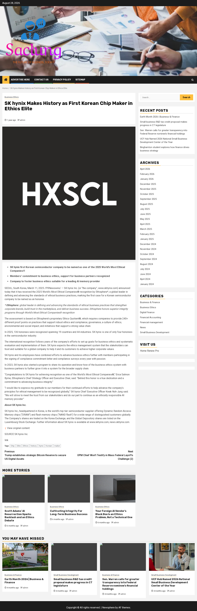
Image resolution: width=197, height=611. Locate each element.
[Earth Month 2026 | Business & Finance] (25, 557)
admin (22, 120)
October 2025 (147, 194)
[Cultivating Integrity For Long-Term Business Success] (69, 489)
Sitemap (80, 79)
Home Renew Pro (149, 350)
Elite (19, 446)
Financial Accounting (150, 317)
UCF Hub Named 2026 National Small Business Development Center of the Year (170, 582)
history (34, 446)
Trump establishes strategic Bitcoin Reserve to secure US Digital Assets (35, 455)
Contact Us (41, 79)
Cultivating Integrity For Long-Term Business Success (68, 513)
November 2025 (148, 189)
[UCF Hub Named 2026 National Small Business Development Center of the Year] (172, 557)
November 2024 (148, 249)
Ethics (25, 446)
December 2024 (148, 244)
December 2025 (148, 184)
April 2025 (145, 224)
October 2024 (147, 254)
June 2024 (145, 274)
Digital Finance (147, 312)
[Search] (192, 80)
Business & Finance (150, 302)
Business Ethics (12, 97)
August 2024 (146, 264)
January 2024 (147, 284)
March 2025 (146, 229)
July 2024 (145, 269)
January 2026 (147, 179)
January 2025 (147, 239)
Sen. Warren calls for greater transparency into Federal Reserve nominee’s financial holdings (120, 584)
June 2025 (145, 214)
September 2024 (148, 259)
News (143, 327)
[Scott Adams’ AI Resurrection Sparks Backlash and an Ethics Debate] (23, 489)
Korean (49, 446)
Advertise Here (20, 79)
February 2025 (147, 234)
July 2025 (145, 209)
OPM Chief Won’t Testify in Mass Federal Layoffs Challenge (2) (105, 455)
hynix (41, 446)
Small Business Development (154, 332)
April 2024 (145, 279)
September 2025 (148, 199)
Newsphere (108, 607)
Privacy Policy (62, 79)
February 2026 (147, 174)
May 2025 (145, 219)
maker (57, 446)
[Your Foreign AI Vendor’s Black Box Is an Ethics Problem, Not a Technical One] (114, 489)
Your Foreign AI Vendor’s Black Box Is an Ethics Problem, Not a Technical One (113, 514)
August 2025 (146, 204)
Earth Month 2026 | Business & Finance (160, 116)
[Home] (6, 80)
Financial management (151, 322)
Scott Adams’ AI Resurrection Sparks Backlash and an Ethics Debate (19, 516)
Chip (13, 446)
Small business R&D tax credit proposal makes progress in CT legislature (73, 582)
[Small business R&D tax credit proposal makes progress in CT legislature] (74, 557)
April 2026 (145, 169)
